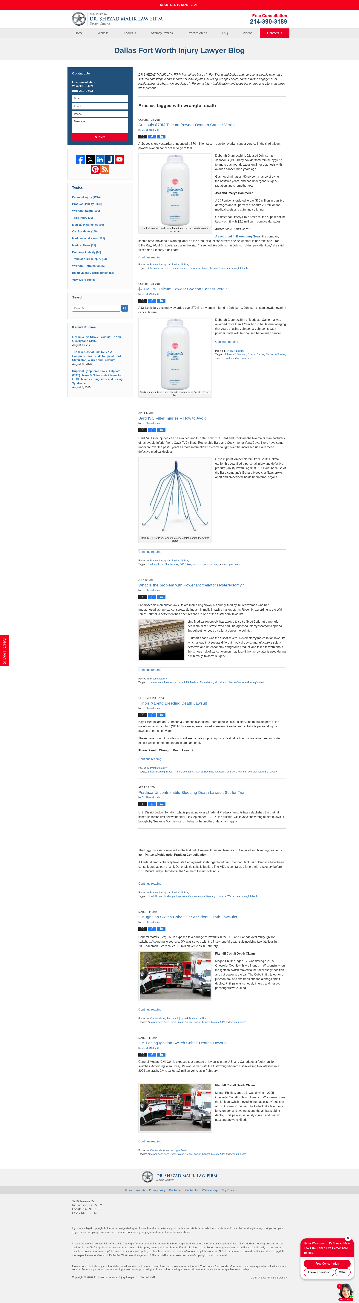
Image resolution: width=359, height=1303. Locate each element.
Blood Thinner (173, 771)
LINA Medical (191, 682)
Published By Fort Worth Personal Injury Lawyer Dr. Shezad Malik (268, 19)
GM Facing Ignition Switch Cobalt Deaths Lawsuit (182, 1043)
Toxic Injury (83, 217)
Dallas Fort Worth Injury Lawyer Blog (117, 19)
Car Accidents (157, 1018)
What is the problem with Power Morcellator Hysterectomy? (191, 585)
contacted (120, 1232)
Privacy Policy (157, 1190)
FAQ (225, 33)
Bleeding (160, 771)
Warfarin (241, 771)
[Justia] (109, 159)
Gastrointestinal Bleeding (201, 896)
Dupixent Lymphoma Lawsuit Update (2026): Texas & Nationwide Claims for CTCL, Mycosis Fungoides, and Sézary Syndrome (97, 377)
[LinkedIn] (100, 159)
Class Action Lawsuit (189, 1022)
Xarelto (273, 771)
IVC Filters (185, 564)
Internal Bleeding (204, 771)
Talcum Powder (218, 268)
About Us (130, 33)
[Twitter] (90, 159)
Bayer (151, 771)
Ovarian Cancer (179, 268)
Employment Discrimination (93, 272)
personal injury (211, 564)
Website (103, 33)
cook (156, 564)
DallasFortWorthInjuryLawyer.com (129, 1255)
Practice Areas (197, 33)
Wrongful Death (179, 1150)
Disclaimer (175, 1190)
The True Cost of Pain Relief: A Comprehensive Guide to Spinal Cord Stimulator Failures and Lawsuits (96, 356)
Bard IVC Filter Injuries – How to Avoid (172, 418)
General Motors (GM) (213, 1022)
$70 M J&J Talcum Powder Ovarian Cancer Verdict (183, 289)
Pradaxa (221, 896)
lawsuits (197, 564)
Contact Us (274, 33)
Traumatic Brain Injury (89, 258)
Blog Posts (227, 1190)
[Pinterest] (95, 169)
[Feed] (104, 169)
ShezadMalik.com (161, 1255)
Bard (150, 564)
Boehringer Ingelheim (175, 896)
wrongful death (240, 268)
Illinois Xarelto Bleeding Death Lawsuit (172, 703)
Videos (247, 33)
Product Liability (180, 264)
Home (79, 33)
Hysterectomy (155, 682)
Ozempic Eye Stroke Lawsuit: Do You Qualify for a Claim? (96, 339)
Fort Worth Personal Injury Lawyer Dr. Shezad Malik (125, 1277)
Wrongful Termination (89, 265)
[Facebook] (80, 159)
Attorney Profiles (162, 33)
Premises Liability (86, 252)
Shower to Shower (198, 268)
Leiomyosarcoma (173, 682)
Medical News (84, 245)
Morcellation (206, 682)
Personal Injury (158, 264)
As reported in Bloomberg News (238, 236)
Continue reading (149, 257)
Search (124, 308)
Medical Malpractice (88, 224)
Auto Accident (155, 1022)
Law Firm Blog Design (269, 1277)
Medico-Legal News (88, 238)
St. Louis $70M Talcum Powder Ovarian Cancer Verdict (187, 125)
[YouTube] (119, 159)
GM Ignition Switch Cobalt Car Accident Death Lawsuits (187, 917)
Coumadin (187, 771)
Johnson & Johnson (158, 268)
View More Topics (83, 279)
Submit (100, 137)
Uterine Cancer (236, 682)
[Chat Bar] (179, 5)
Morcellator (220, 682)
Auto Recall (170, 1022)
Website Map (210, 1190)
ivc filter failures (169, 564)
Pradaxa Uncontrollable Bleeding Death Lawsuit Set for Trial (191, 792)
